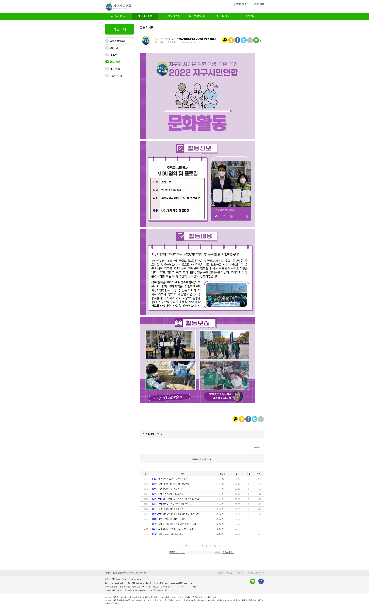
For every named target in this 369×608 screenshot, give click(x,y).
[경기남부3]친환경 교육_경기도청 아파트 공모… (176, 514)
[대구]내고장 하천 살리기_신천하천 (169, 519)
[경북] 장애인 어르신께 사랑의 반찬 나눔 (171, 484)
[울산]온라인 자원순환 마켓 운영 (167, 509)
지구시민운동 (118, 16)
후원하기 (250, 16)
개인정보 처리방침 (224, 573)
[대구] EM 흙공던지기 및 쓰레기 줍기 (169, 479)
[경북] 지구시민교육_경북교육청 (167, 534)
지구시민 (158, 39)
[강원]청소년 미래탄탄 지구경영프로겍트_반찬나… (175, 524)
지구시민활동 (145, 16)
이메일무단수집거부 (256, 573)
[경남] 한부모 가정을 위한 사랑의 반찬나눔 (171, 504)
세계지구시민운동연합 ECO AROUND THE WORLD (126, 573)
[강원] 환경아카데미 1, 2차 (168, 489)
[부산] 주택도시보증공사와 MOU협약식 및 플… (173, 529)
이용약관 (240, 573)
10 (215, 546)
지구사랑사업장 (171, 16)
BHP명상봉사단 (197, 16)
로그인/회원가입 (243, 4)
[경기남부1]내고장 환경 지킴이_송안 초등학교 (175, 499)
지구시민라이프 (224, 16)
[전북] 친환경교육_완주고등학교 (167, 494)
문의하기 (260, 4)
